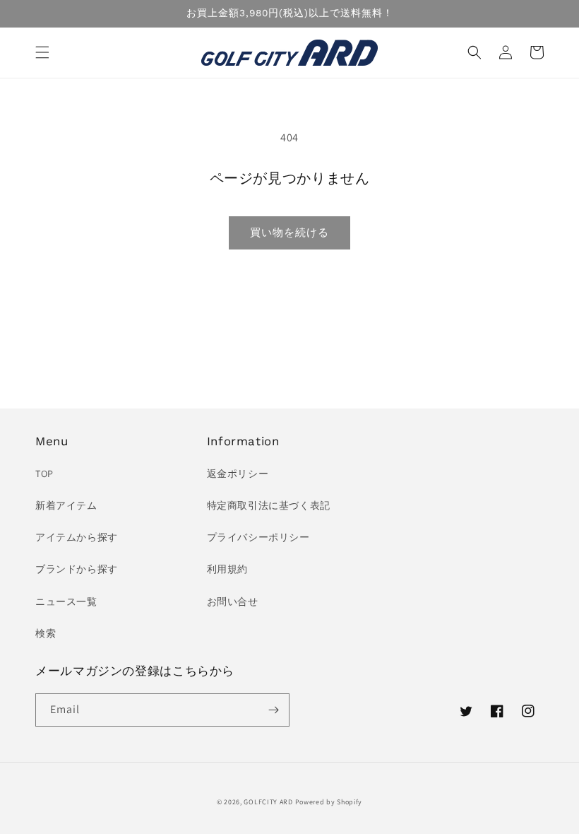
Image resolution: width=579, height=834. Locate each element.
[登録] (273, 710)
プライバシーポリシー (258, 537)
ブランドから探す (76, 569)
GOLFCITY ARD (268, 801)
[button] (42, 52)
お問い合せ (232, 601)
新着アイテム (66, 505)
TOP (44, 473)
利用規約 (227, 569)
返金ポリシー (238, 473)
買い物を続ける (289, 232)
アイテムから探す (76, 537)
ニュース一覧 (66, 601)
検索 (45, 633)
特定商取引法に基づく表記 (268, 505)
